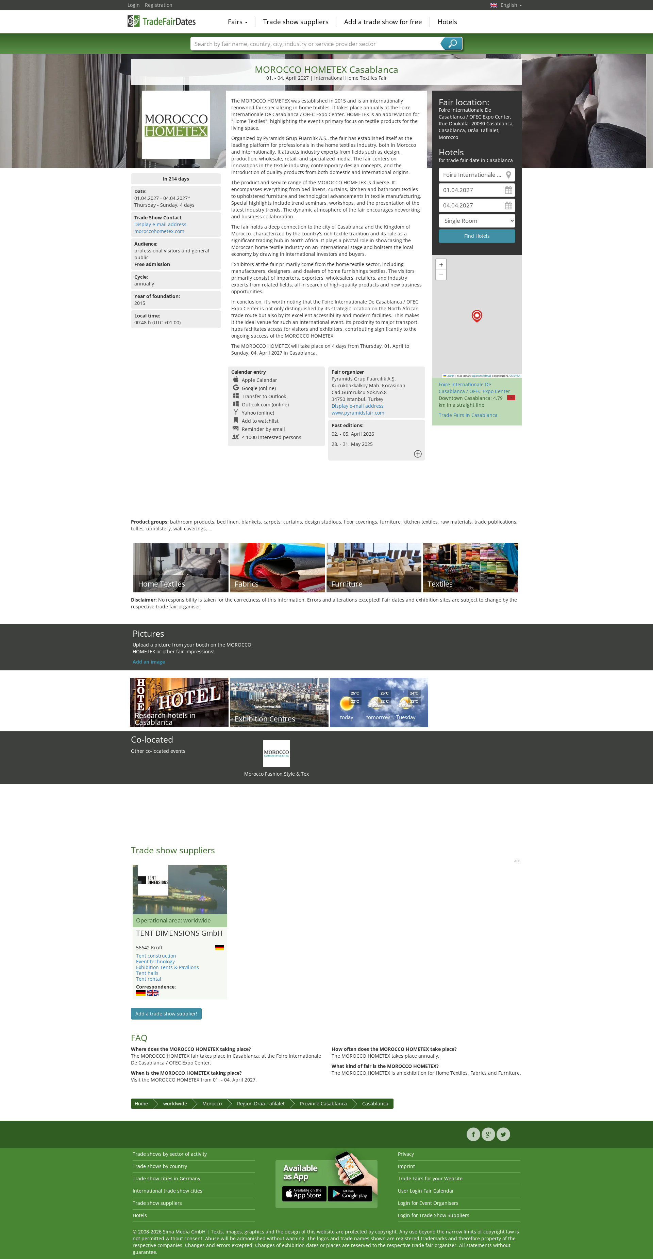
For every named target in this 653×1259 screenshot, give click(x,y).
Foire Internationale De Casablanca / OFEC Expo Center (474, 387)
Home (141, 1103)
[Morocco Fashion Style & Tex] (276, 753)
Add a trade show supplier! (166, 1013)
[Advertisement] (326, 496)
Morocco (212, 1103)
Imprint (406, 1166)
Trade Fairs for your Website (430, 1178)
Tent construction (156, 955)
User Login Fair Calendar (426, 1190)
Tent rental (148, 979)
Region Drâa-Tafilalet (261, 1103)
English (510, 5)
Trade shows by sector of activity (170, 1154)
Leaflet (450, 375)
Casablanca (375, 1103)
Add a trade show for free (383, 21)
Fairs (236, 21)
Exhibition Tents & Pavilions (167, 967)
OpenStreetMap (481, 375)
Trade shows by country (160, 1166)
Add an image (149, 661)
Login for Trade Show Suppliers (433, 1215)
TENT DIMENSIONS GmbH (179, 933)
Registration (158, 5)
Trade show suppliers (296, 21)
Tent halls (147, 973)
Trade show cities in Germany (166, 1178)
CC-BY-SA (514, 375)
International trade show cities (167, 1190)
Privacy (406, 1154)
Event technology (155, 961)
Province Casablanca (323, 1103)
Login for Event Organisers (428, 1203)
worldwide (175, 1103)
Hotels (447, 21)
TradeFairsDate (162, 21)
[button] (477, 316)
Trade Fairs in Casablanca (468, 415)
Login (134, 5)
